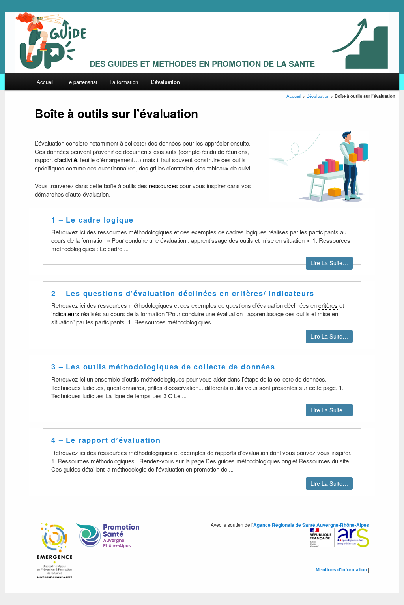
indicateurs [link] (65, 313)
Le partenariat (81, 82)
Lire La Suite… (329, 263)
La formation (124, 82)
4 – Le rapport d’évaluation (106, 440)
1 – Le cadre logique (92, 220)
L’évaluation (165, 82)
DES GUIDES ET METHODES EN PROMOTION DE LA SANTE (202, 63)
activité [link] (68, 159)
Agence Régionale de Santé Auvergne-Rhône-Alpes (311, 524)
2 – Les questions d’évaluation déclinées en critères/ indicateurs (182, 293)
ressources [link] (163, 186)
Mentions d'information (341, 569)
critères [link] (328, 305)
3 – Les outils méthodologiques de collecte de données (163, 367)
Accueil (45, 82)
